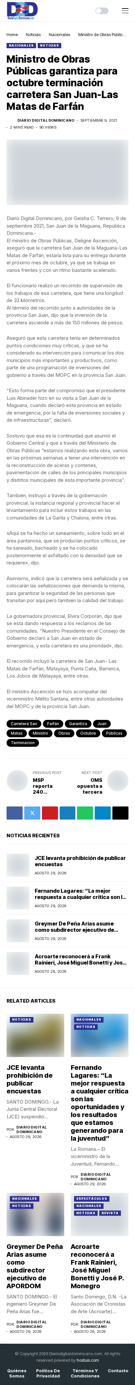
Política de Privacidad (48, 1373)
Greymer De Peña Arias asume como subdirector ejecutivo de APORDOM (74, 929)
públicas (114, 733)
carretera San (24, 723)
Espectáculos (91, 1198)
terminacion (23, 742)
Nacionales (59, 34)
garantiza (78, 723)
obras (64, 733)
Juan (101, 723)
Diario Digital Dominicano (45, 120)
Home (12, 34)
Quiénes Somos (17, 1373)
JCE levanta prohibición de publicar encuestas (80, 861)
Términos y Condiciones (85, 1373)
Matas (17, 733)
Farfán (53, 723)
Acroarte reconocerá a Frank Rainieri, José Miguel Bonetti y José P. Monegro (80, 962)
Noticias (33, 34)
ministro (40, 733)
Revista (110, 1213)
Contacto (118, 1370)
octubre (88, 733)
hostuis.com (88, 1360)
